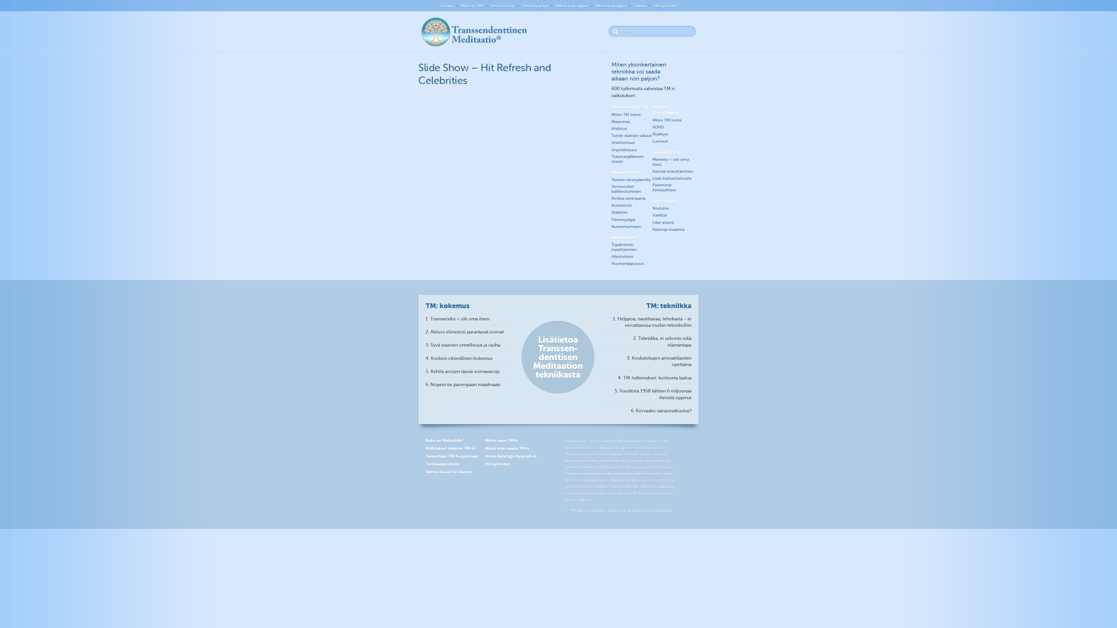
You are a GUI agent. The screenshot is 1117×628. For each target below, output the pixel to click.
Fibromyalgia (623, 219)
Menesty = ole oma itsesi (670, 162)
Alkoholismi (622, 256)
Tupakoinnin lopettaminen (623, 247)
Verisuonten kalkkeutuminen (626, 189)
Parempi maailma (668, 229)
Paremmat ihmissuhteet (664, 187)
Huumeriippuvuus (627, 263)
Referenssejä (503, 6)
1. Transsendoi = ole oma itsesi (458, 319)
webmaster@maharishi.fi (649, 511)
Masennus (620, 121)
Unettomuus (623, 142)
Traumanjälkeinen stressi (627, 159)
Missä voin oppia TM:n (507, 448)
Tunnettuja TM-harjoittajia (452, 456)
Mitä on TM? (472, 6)
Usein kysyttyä (535, 6)
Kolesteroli (621, 205)
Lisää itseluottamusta (671, 178)
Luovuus (660, 141)
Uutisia (640, 6)
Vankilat (659, 215)
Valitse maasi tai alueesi (449, 472)
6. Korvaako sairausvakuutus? (661, 410)
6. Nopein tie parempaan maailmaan (463, 384)
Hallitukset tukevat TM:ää (451, 448)
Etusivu (446, 6)
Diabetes (619, 212)
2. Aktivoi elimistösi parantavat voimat (465, 332)
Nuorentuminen (626, 226)
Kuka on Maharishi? (445, 440)
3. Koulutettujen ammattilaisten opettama (659, 361)
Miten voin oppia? (572, 6)
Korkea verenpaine (628, 198)
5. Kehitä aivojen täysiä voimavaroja (462, 371)
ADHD (658, 127)
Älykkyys (660, 134)
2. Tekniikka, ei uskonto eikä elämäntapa (662, 341)
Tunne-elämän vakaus (631, 135)
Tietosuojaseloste (443, 464)
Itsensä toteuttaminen (672, 171)
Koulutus (660, 208)
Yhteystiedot (665, 6)
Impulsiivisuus (624, 150)
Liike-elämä (663, 222)
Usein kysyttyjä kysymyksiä (511, 456)
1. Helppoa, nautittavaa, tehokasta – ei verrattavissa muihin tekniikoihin (652, 322)
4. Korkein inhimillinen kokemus (459, 358)
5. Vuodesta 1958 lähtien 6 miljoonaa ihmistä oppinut (653, 394)
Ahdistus (619, 128)
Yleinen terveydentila (630, 180)
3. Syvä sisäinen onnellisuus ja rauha (463, 345)
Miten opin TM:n (501, 440)
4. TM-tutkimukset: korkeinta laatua (654, 378)
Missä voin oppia (611, 6)
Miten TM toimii (626, 115)
